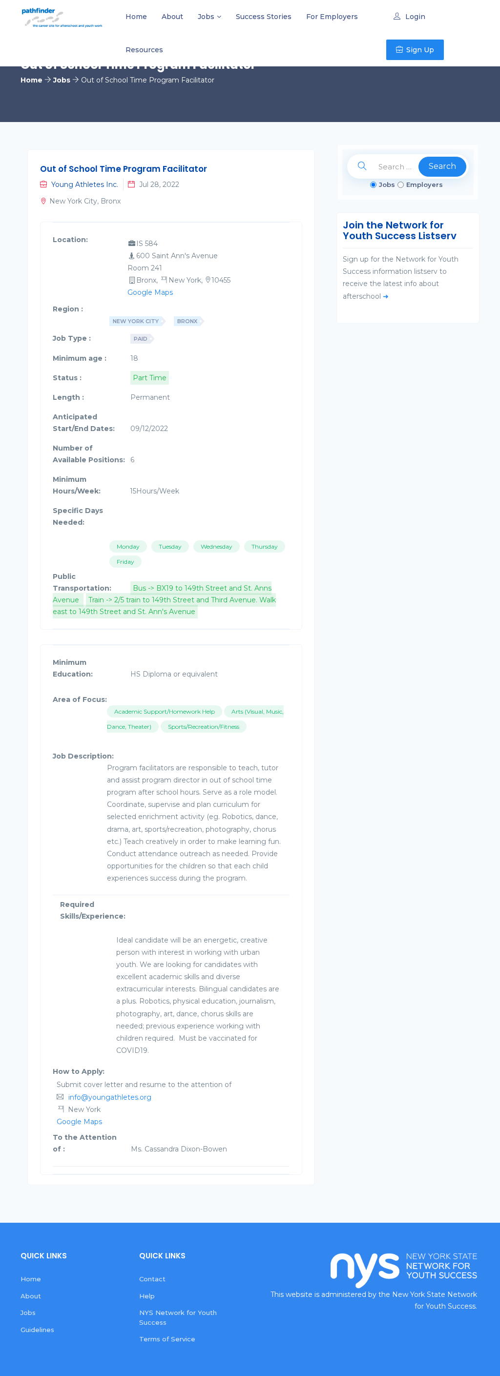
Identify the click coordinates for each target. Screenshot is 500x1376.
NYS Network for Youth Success (178, 1317)
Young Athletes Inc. (84, 184)
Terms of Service (167, 1339)
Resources (144, 49)
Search (442, 166)
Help (147, 1296)
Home (136, 16)
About (172, 16)
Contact (152, 1279)
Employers (424, 184)
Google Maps (150, 292)
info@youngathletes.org (109, 1097)
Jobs (206, 16)
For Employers (332, 16)
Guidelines (37, 1330)
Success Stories (264, 16)
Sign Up (420, 49)
